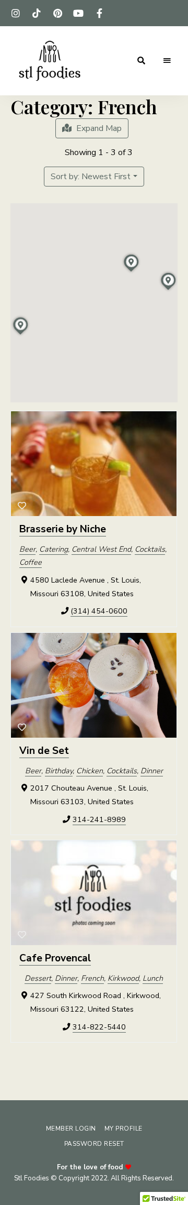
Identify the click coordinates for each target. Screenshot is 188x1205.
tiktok (36, 13)
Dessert (38, 978)
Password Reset (94, 1144)
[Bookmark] (22, 506)
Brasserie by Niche (62, 529)
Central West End (101, 549)
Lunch (153, 978)
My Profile (123, 1128)
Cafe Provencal (55, 958)
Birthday (59, 770)
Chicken (89, 770)
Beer (27, 549)
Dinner (151, 770)
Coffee (30, 562)
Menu (167, 60)
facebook (99, 13)
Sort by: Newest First (91, 176)
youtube (78, 13)
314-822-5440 (99, 1027)
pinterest (57, 13)
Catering (53, 549)
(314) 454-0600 (98, 611)
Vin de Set (44, 751)
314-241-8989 (99, 819)
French (92, 978)
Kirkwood (123, 978)
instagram (15, 13)
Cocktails (150, 549)
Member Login (71, 1128)
